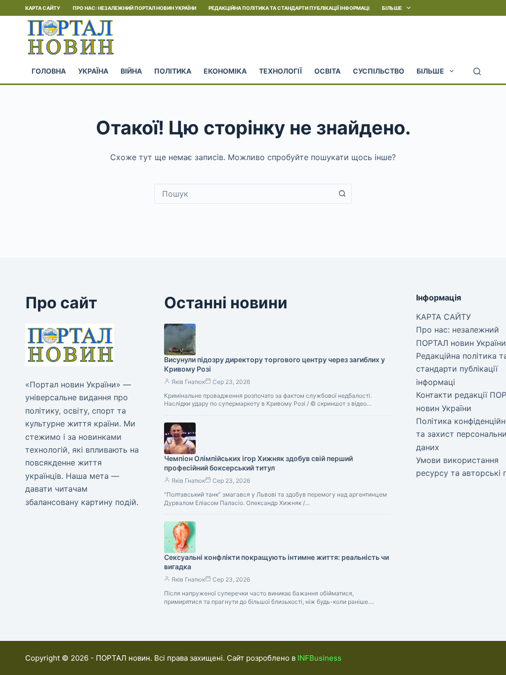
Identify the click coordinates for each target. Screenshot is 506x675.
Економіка (225, 71)
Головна (49, 71)
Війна (131, 71)
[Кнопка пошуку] (342, 193)
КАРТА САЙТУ (42, 8)
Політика (172, 71)
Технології (280, 71)
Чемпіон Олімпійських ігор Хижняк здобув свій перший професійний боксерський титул (258, 463)
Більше (392, 8)
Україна (93, 71)
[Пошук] (477, 71)
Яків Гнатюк (188, 381)
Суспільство (378, 71)
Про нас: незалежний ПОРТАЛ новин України (134, 8)
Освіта (327, 71)
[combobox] (244, 194)
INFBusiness (319, 658)
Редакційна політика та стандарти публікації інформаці (289, 8)
